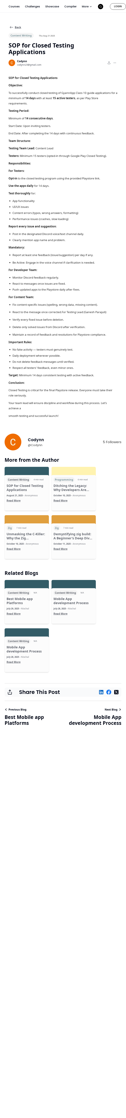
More (85, 6)
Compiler (70, 6)
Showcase (52, 6)
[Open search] (100, 6)
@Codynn (35, 445)
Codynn (22, 61)
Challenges (32, 6)
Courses (14, 6)
